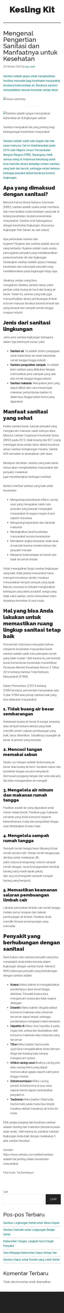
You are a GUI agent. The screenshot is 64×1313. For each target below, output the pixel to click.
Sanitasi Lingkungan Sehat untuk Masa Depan (31, 1223)
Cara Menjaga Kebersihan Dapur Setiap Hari (30, 1252)
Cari (5, 1191)
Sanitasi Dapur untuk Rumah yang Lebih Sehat (31, 1259)
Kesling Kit (32, 9)
